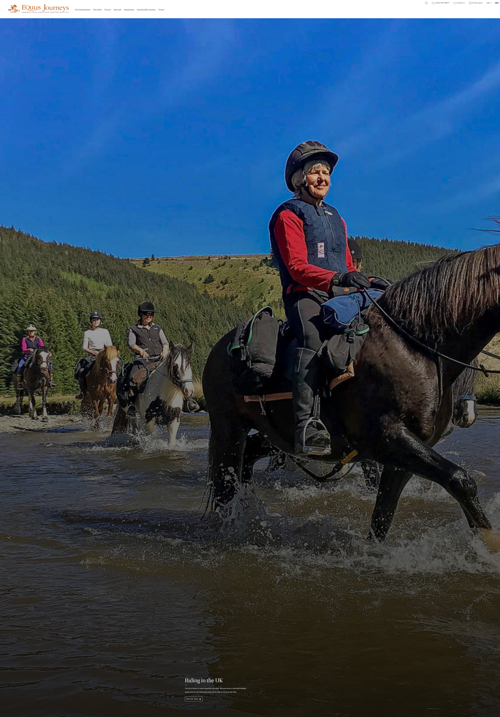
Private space (477, 3)
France (107, 9)
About (161, 9)
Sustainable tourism (146, 9)
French (497, 3)
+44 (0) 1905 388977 (442, 3)
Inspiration (129, 9)
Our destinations (82, 9)
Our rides (97, 9)
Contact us (460, 3)
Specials (117, 9)
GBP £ (489, 3)
